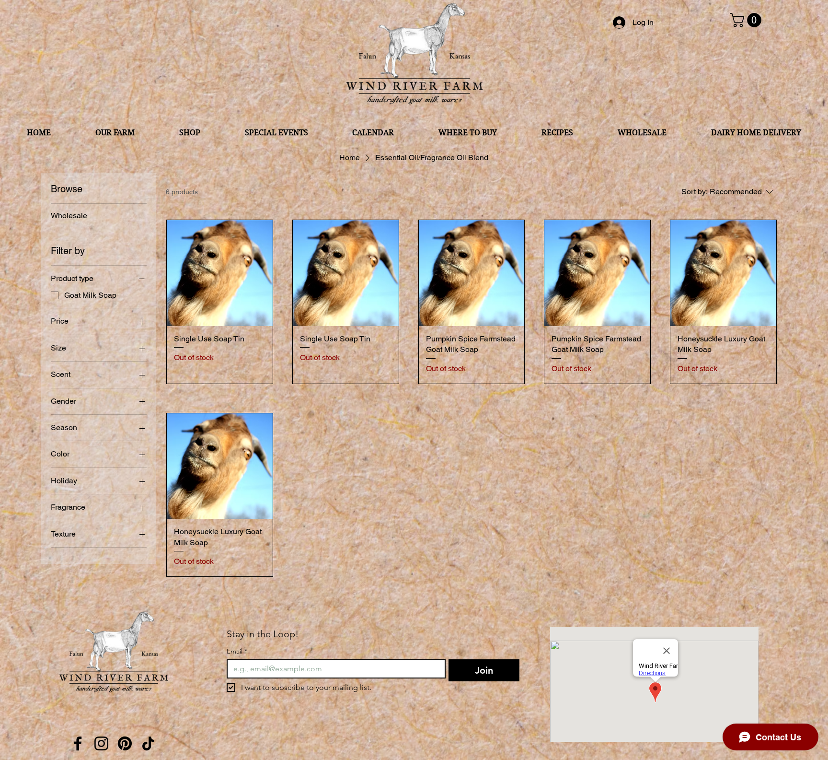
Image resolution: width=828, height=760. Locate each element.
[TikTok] (148, 743)
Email (237, 651)
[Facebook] (78, 743)
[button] (747, 20)
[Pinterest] (124, 743)
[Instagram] (101, 743)
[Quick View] (220, 273)
